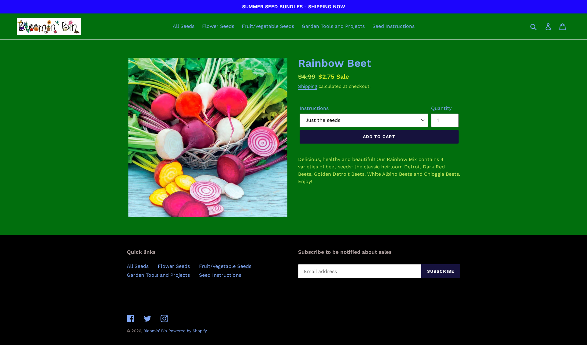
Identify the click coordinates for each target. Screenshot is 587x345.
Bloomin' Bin (155, 330)
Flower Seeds (174, 266)
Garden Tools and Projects (158, 275)
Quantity (441, 108)
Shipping (307, 86)
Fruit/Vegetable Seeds (225, 266)
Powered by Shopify (187, 330)
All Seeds (138, 266)
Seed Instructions (220, 275)
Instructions (314, 108)
